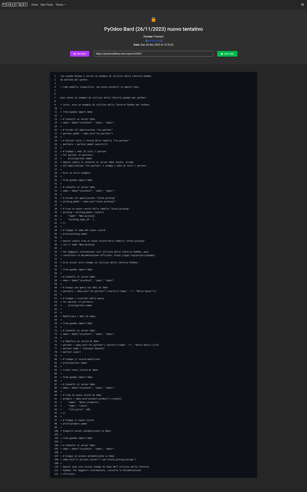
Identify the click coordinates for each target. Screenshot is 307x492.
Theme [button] (60, 4)
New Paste (47, 4)
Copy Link (228, 54)
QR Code (80, 54)
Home (34, 4)
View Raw (155, 40)
